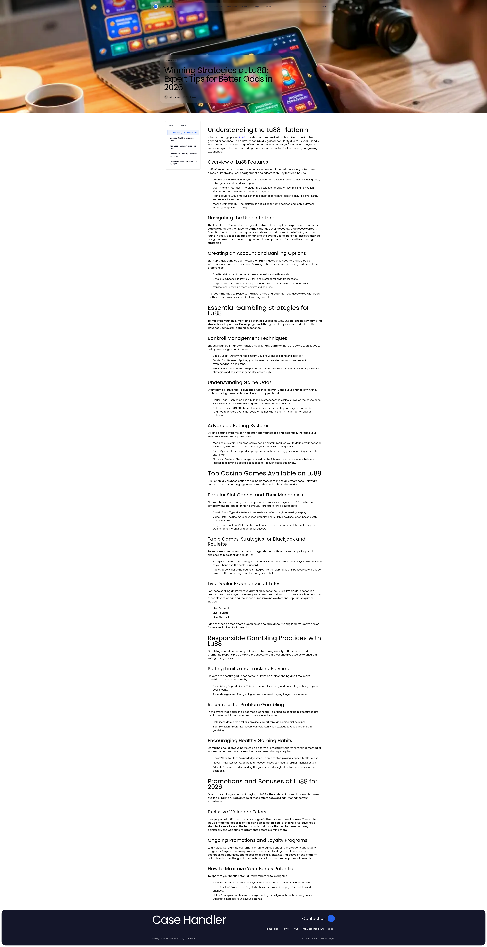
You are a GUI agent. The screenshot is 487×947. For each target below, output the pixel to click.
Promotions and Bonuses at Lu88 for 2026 (183, 163)
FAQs (295, 928)
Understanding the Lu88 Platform (183, 132)
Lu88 (242, 137)
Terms (324, 938)
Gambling (171, 61)
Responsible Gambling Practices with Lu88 (183, 155)
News (286, 928)
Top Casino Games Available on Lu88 (183, 147)
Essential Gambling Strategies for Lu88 (183, 139)
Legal (331, 938)
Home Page (272, 928)
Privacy (315, 938)
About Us (306, 938)
